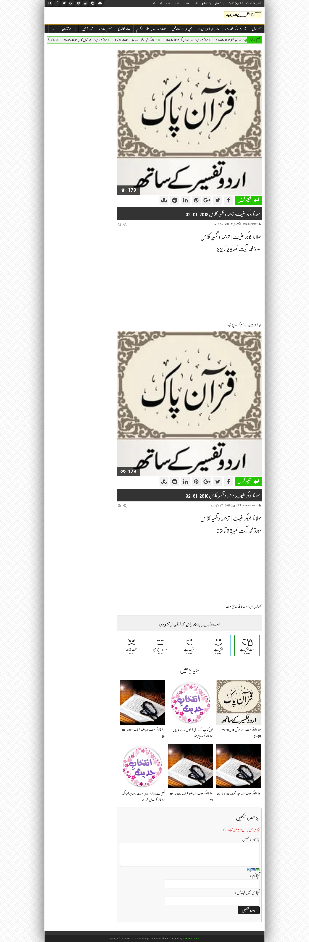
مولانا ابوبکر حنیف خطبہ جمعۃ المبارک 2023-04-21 (214, 40)
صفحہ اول (257, 28)
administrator (250, 224)
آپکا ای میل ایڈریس (247, 892)
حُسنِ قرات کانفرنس (182, 28)
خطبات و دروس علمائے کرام (151, 28)
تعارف (195, 3)
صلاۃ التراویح (124, 28)
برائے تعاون (219, 3)
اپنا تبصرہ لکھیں (251, 839)
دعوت (177, 3)
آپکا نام (254, 875)
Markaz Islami (191, 938)
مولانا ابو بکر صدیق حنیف (236, 325)
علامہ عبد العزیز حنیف (208, 28)
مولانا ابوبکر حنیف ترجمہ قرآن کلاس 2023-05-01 (112, 40)
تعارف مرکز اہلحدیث (235, 28)
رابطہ (161, 3)
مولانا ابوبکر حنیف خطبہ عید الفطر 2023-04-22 (239, 793)
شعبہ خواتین (87, 28)
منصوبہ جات (105, 28)
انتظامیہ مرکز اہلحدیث (253, 3)
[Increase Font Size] (125, 224)
